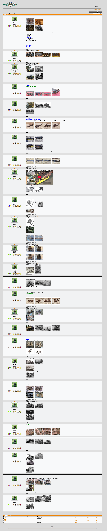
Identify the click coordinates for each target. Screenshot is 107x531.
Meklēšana (99, 9)
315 (37, 308)
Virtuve (88, 520)
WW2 (7, 13)
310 (37, 216)
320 (37, 401)
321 (37, 423)
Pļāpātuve (88, 517)
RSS (99, 6)
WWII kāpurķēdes (10, 13)
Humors (88, 518)
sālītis (75, 517)
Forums (4, 13)
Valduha (14, 15)
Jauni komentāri (95, 9)
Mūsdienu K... (5, 517)
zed (75, 521)
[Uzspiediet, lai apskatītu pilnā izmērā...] (30, 24)
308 (37, 168)
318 (37, 357)
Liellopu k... (5, 520)
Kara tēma (6, 13)
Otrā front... (5, 519)
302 (38, 63)
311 (37, 244)
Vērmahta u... (5, 522)
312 (37, 263)
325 (37, 494)
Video (4, 518)
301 (38, 50)
